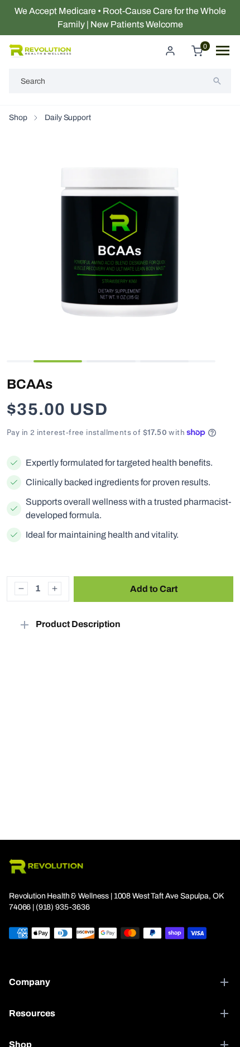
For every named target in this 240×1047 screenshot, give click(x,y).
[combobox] (120, 81)
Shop (18, 117)
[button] (58, 361)
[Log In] (170, 51)
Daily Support (67, 117)
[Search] (217, 81)
